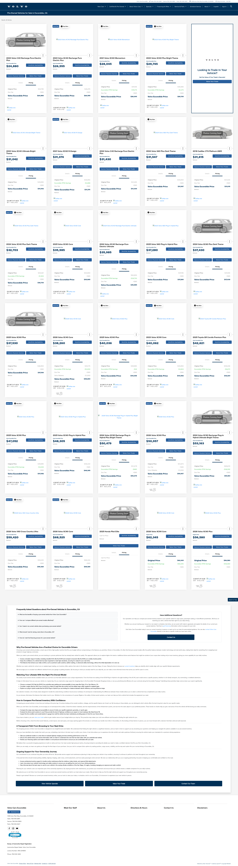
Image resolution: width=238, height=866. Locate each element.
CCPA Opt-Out (52, 863)
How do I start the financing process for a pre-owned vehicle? (37, 638)
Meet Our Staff (70, 808)
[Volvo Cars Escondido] (17, 6)
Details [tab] (20, 83)
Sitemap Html (37, 863)
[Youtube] (17, 828)
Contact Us (171, 637)
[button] (43, 55)
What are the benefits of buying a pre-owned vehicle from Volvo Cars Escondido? (43, 614)
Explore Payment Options (16, 76)
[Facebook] (9, 828)
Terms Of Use (30, 863)
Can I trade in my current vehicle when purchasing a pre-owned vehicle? (40, 626)
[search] (231, 6)
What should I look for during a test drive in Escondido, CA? (36, 632)
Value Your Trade (36, 76)
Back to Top (233, 600)
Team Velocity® (207, 863)
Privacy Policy (22, 863)
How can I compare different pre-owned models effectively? (36, 620)
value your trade (39, 717)
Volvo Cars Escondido (12, 863)
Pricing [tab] (31, 83)
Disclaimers (202, 808)
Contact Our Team (188, 783)
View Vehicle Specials (50, 783)
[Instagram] (13, 828)
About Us (101, 808)
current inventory (130, 666)
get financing (167, 626)
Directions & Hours (139, 808)
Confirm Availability (35, 65)
